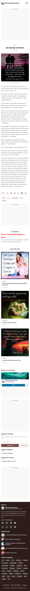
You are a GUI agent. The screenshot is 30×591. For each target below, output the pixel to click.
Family (15, 45)
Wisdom (20, 563)
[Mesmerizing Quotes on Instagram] (14, 193)
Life (3, 560)
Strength (25, 568)
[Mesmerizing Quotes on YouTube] (15, 522)
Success (4, 579)
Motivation (15, 571)
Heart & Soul (5, 563)
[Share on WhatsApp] (7, 193)
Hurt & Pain (4, 568)
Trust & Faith (5, 565)
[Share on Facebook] (11, 193)
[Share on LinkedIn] (22, 193)
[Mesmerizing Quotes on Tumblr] (6, 527)
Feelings (9, 571)
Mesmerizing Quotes (12, 380)
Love (8, 198)
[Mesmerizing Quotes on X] (2, 527)
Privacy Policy (6, 585)
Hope (25, 576)
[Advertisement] (15, 25)
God (9, 579)
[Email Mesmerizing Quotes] (15, 527)
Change (11, 573)
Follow (13, 385)
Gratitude (25, 573)
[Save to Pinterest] (25, 193)
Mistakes (19, 568)
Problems (19, 576)
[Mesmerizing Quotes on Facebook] (2, 522)
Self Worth (18, 560)
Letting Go (19, 565)
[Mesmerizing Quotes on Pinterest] (10, 522)
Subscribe (10, 445)
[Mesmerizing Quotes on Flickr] (10, 527)
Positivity (4, 200)
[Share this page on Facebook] (27, 385)
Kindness (12, 565)
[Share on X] (18, 193)
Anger (3, 576)
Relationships (15, 198)
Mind (8, 576)
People (7, 560)
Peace (3, 571)
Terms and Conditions (16, 585)
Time (21, 198)
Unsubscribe (24, 445)
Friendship (4, 573)
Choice (22, 571)
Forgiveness (18, 573)
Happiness (12, 568)
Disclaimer (24, 585)
